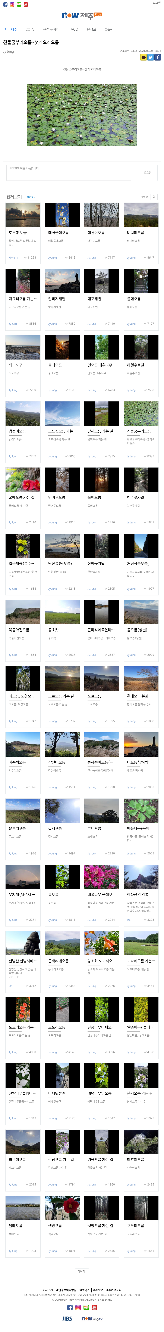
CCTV (30, 29)
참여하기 (31, 197)
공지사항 (98, 1290)
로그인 (157, 2)
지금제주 (10, 29)
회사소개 (48, 1290)
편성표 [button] (91, 29)
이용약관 (84, 1290)
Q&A (108, 29)
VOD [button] (74, 29)
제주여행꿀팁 (113, 1290)
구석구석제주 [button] (52, 29)
